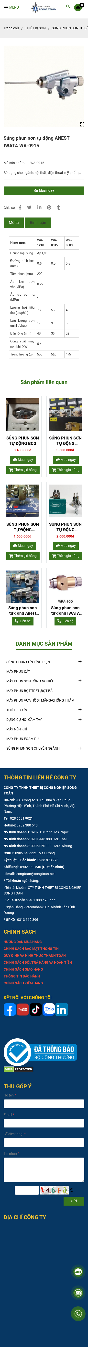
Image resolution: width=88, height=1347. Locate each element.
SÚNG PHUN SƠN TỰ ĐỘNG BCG (22, 441)
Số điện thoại (13, 1134)
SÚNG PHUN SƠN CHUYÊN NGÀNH (33, 748)
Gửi (74, 1201)
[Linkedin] (39, 207)
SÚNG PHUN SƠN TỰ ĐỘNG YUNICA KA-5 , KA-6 (22, 527)
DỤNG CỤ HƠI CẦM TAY (24, 720)
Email (8, 1115)
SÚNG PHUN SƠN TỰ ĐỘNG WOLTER (65, 441)
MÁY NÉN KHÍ (16, 729)
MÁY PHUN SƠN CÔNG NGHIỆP (30, 681)
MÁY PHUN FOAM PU (22, 739)
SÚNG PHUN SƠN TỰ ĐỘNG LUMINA (65, 527)
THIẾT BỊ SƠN (35, 28)
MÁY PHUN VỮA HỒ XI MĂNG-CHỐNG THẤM (40, 700)
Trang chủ (11, 28)
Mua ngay (46, 190)
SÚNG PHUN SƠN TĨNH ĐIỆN (28, 662)
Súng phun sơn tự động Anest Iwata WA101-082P (22, 610)
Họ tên (9, 1095)
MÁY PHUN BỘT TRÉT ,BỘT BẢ (29, 691)
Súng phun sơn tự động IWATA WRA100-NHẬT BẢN (65, 610)
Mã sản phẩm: (15, 163)
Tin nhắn (10, 1153)
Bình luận (38, 222)
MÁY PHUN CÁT (18, 672)
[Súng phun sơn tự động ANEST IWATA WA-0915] (45, 7)
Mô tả (14, 222)
